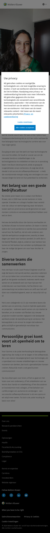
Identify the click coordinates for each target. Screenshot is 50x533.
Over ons (5, 421)
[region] (25, 103)
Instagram (11, 495)
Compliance (7, 456)
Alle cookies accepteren (25, 128)
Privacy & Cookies (31, 517)
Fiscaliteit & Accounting (11, 447)
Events (4, 430)
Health (4, 442)
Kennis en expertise (10, 469)
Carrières (5, 473)
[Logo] (14, 4)
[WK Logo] (10, 503)
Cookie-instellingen (25, 122)
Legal (4, 461)
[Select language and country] (44, 4)
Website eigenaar (9, 482)
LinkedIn (19, 495)
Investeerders (7, 478)
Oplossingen (7, 438)
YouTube (26, 495)
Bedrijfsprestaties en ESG (12, 452)
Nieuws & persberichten (12, 426)
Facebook (4, 495)
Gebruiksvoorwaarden (11, 517)
